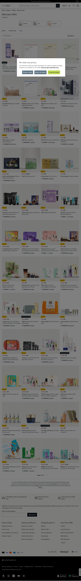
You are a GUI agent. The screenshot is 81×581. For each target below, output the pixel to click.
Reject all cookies (40, 72)
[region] (41, 67)
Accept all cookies (54, 72)
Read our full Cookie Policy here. (50, 67)
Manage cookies (27, 72)
